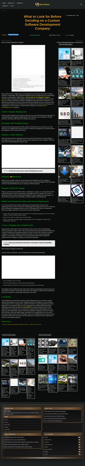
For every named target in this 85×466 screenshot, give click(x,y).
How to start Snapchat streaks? (12, 42)
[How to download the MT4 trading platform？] (43, 359)
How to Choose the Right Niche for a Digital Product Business (64, 102)
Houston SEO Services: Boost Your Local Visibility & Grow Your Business (77, 180)
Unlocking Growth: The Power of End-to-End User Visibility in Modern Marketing (64, 63)
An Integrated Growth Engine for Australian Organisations (76, 141)
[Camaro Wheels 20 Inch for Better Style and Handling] (43, 343)
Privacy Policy (7, 424)
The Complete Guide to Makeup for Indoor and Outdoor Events (62, 367)
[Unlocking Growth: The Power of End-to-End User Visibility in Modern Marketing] (64, 54)
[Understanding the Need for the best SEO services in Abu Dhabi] (77, 113)
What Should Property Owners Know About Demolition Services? (62, 387)
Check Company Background (21, 78)
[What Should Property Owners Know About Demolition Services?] (62, 379)
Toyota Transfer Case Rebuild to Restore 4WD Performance (52, 351)
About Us (6, 419)
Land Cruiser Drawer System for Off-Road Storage (62, 351)
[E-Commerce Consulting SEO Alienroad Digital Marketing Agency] (64, 73)
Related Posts (19, 90)
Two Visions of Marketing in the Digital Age (63, 160)
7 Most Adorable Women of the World (70, 42)
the (11, 177)
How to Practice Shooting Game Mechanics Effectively (72, 351)
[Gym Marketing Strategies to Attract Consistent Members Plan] (72, 379)
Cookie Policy (7, 429)
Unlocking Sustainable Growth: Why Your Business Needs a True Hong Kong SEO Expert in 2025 (77, 103)
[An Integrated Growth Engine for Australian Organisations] (77, 132)
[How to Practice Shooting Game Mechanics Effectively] (72, 343)
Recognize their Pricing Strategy (22, 80)
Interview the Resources (20, 83)
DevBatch (27, 307)
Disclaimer (6, 427)
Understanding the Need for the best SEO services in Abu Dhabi (76, 122)
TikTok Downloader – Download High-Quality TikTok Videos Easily (64, 180)
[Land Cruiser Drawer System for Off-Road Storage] (62, 343)
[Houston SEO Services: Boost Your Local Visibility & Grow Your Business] (77, 171)
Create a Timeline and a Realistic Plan (24, 87)
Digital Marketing (13, 34)
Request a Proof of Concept (21, 84)
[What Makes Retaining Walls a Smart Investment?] (72, 359)
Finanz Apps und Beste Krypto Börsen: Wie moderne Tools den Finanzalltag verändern (64, 141)
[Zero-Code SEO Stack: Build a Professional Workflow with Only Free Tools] (77, 54)
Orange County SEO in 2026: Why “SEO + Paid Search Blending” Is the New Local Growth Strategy (77, 83)
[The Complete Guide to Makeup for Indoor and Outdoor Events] (62, 359)
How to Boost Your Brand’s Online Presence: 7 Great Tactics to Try (22, 324)
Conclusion (17, 88)
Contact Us (6, 422)
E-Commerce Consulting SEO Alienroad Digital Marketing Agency (63, 82)
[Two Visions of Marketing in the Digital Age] (64, 151)
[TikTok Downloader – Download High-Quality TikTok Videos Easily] (64, 171)
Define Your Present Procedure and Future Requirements (28, 85)
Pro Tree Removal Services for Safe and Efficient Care (43, 386)
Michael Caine (36, 35)
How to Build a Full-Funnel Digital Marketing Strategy (64, 199)
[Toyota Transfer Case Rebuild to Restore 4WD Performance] (52, 343)
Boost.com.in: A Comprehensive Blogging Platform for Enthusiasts (76, 199)
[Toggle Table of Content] (41, 76)
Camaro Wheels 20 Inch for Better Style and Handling (43, 351)
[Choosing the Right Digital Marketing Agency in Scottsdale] (64, 113)
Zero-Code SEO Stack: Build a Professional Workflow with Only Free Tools (76, 63)
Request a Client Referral (20, 81)
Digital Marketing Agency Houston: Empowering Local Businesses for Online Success (76, 161)
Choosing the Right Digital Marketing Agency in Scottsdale (64, 122)
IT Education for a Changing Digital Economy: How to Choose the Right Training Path (52, 388)
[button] (81, 4)
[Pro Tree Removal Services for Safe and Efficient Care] (43, 379)
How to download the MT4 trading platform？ (42, 367)
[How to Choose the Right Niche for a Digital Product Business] (64, 93)
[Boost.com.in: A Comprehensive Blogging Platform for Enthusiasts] (77, 190)
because (4, 100)
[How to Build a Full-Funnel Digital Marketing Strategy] (64, 190)
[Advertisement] (27, 62)
